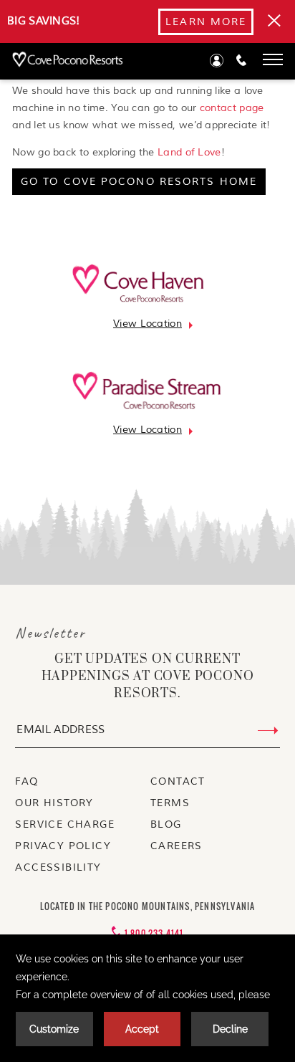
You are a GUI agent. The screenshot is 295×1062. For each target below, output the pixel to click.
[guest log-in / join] (216, 63)
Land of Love (189, 152)
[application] (147, 998)
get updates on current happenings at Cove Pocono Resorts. (148, 676)
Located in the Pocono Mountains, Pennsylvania (148, 906)
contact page (232, 108)
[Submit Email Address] (268, 731)
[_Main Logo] (61, 61)
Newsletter (50, 633)
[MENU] (272, 59)
